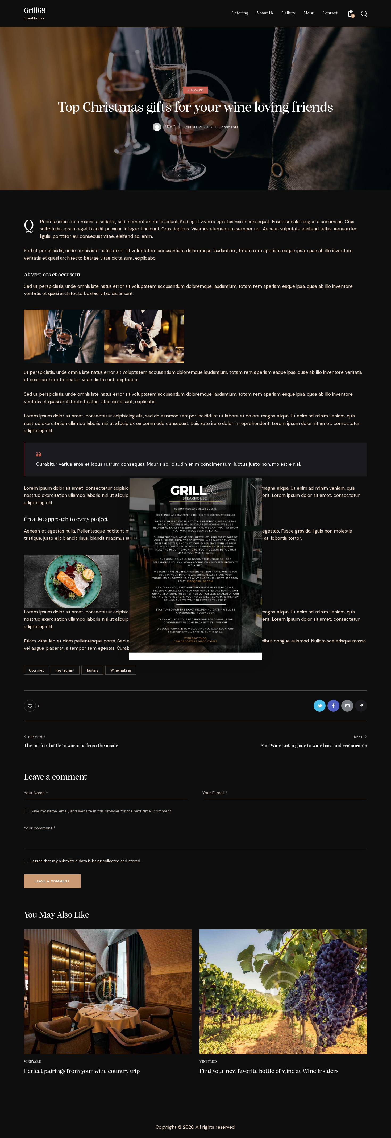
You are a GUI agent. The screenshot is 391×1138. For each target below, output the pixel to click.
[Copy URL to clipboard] (361, 706)
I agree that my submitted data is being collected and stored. (86, 860)
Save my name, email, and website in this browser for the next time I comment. (101, 811)
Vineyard (196, 90)
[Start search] (363, 14)
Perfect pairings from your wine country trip (82, 1071)
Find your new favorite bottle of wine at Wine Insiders (269, 1071)
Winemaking (120, 670)
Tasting (92, 670)
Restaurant (65, 670)
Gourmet (36, 670)
